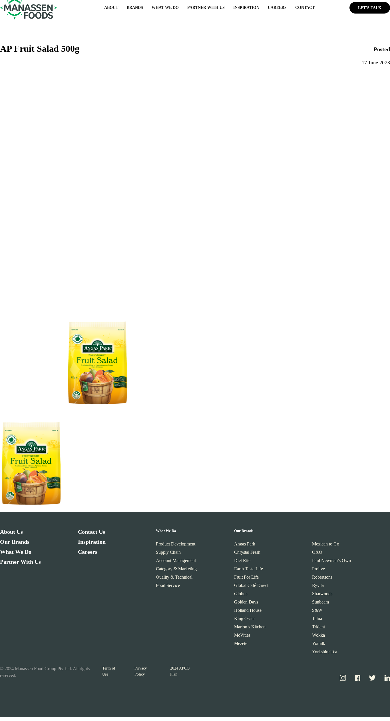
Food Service (168, 586)
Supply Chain (168, 553)
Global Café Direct (251, 586)
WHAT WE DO (165, 9)
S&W (317, 611)
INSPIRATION (246, 9)
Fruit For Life (246, 578)
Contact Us (91, 533)
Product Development (175, 545)
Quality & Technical (174, 578)
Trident (318, 628)
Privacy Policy (140, 673)
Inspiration (92, 543)
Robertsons (322, 578)
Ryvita (318, 586)
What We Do (15, 553)
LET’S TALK (369, 9)
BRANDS (135, 9)
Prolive (318, 570)
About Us (11, 533)
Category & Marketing (176, 570)
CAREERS (277, 9)
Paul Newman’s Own (331, 561)
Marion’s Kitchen (250, 628)
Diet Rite (242, 561)
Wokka (318, 636)
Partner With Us (20, 563)
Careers (87, 553)
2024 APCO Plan (180, 673)
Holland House (248, 611)
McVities (242, 636)
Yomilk (318, 644)
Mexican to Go (325, 545)
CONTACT (305, 9)
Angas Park (244, 545)
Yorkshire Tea (324, 653)
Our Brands (14, 543)
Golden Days (246, 603)
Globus (240, 595)
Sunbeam (320, 603)
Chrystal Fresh (247, 553)
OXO (317, 553)
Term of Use (108, 673)
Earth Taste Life (248, 570)
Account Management (176, 561)
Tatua (317, 620)
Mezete (240, 644)
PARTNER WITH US (206, 9)
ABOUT (111, 9)
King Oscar (244, 620)
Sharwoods (322, 595)
